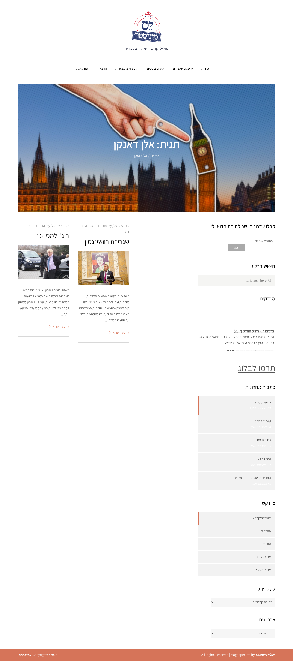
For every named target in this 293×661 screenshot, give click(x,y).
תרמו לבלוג (256, 368)
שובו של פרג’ (262, 421)
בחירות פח (264, 440)
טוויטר (267, 544)
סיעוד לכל (264, 459)
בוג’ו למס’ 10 (52, 235)
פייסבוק (266, 531)
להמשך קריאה (60, 326)
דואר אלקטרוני (261, 518)
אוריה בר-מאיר (35, 225)
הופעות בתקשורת (126, 68)
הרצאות (102, 68)
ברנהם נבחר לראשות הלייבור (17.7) (250, 348)
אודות (205, 68)
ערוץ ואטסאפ (262, 569)
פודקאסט (82, 68)
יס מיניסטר (25, 654)
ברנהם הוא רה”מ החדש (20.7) (254, 328)
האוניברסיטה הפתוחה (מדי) (253, 477)
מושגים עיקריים (183, 68)
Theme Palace (265, 654)
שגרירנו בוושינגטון (107, 241)
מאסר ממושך (262, 402)
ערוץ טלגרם (263, 557)
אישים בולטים (155, 68)
